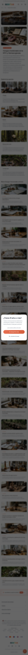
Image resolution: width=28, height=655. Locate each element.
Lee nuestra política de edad (14, 327)
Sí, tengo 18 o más (14, 332)
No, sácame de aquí (14, 336)
